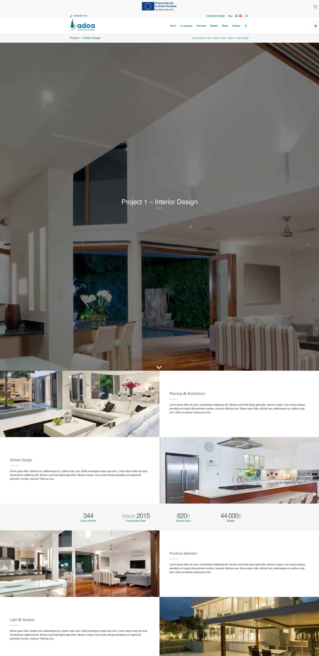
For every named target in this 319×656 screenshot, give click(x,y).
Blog (230, 16)
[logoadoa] (82, 25)
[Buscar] (246, 25)
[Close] (315, 7)
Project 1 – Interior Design (85, 38)
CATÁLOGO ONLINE (216, 16)
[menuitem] (215, 16)
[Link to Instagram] (246, 15)
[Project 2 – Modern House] (316, 328)
